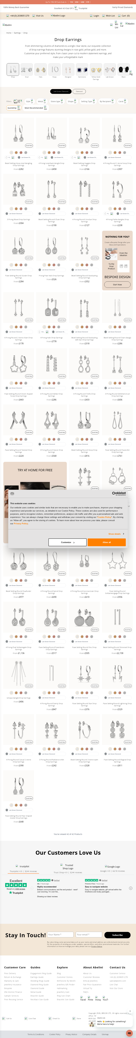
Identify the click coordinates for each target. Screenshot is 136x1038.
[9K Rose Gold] (21, 152)
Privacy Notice (96, 946)
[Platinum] (25, 152)
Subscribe (117, 935)
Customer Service (118, 973)
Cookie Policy (104, 517)
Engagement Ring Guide (41, 973)
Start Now (117, 284)
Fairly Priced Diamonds (122, 7)
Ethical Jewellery (90, 981)
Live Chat (114, 984)
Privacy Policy (21, 523)
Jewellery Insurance (13, 984)
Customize (66, 542)
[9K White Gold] (11, 152)
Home (8, 33)
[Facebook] (83, 998)
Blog (59, 973)
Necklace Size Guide (40, 999)
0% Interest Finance (13, 992)
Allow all (107, 542)
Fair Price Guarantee (92, 984)
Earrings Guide (37, 977)
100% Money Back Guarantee (16, 7)
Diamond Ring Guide (40, 984)
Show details (115, 534)
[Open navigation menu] (130, 25)
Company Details (89, 1034)
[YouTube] (105, 998)
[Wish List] (116, 25)
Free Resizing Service (13, 999)
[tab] (23, 869)
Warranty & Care (11, 981)
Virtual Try (87, 988)
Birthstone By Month (66, 981)
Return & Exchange (12, 977)
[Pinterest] (90, 998)
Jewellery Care (63, 992)
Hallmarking (62, 988)
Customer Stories (65, 977)
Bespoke (8, 988)
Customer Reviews (91, 977)
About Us (87, 973)
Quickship (12, 108)
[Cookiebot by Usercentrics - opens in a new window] (114, 494)
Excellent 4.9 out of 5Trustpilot (70, 8)
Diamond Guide (37, 988)
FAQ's (85, 992)
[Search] (111, 25)
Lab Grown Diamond (61, 91)
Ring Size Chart (63, 995)
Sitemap (105, 1034)
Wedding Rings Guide (40, 981)
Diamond (79, 91)
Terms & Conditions (36, 1034)
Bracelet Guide (37, 995)
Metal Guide (36, 992)
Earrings (17, 33)
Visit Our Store (116, 988)
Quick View (29, 145)
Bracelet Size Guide (66, 999)
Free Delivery (10, 973)
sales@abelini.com (118, 981)
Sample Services (11, 995)
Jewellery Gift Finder (66, 984)
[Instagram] (98, 998)
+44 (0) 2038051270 (119, 977)
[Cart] (122, 25)
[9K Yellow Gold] (16, 152)
